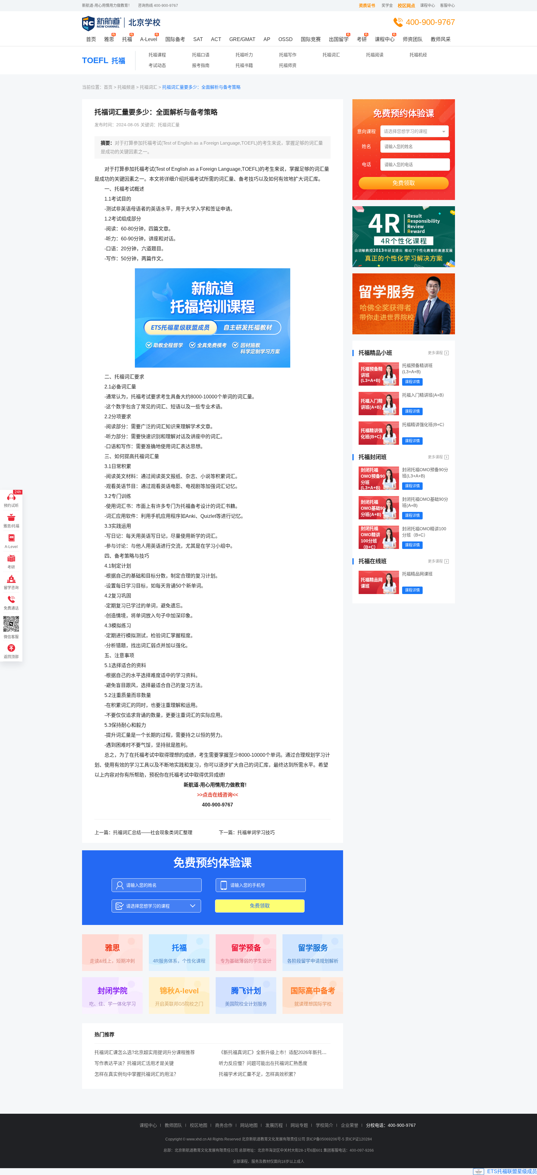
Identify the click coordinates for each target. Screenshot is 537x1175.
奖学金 (387, 5)
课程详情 (412, 382)
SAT (198, 39)
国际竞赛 (311, 39)
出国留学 (339, 39)
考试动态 (157, 65)
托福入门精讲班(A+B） (372, 404)
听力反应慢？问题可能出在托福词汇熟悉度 (263, 1063)
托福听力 (244, 55)
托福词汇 (331, 55)
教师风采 (441, 39)
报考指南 (200, 65)
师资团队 (413, 39)
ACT (216, 39)
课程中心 (427, 5)
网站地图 (249, 1125)
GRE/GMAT (242, 39)
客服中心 (447, 5)
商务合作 (223, 1125)
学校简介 (324, 1125)
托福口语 (200, 55)
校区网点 (406, 5)
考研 (362, 39)
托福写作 (287, 55)
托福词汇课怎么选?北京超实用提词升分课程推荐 (144, 1052)
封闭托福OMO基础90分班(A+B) (373, 508)
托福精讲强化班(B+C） (372, 433)
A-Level (148, 39)
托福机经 (418, 55)
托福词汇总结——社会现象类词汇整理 (152, 832)
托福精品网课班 (372, 582)
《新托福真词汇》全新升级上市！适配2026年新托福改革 (277, 1052)
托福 (127, 39)
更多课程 (435, 353)
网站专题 (299, 1125)
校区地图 (198, 1125)
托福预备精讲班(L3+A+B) (372, 374)
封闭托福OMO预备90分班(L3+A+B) (373, 478)
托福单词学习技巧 (256, 832)
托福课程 (157, 55)
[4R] (403, 236)
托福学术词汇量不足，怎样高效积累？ (258, 1074)
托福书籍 (244, 65)
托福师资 (287, 65)
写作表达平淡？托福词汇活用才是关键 (134, 1063)
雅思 (109, 39)
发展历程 (274, 1125)
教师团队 (173, 1125)
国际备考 (175, 39)
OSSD (285, 39)
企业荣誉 (349, 1125)
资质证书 (367, 5)
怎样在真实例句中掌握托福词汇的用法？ (136, 1074)
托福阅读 (374, 55)
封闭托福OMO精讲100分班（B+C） (370, 537)
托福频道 (126, 87)
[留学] (403, 303)
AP (267, 39)
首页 (91, 39)
